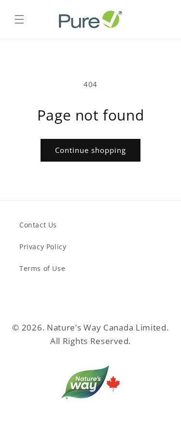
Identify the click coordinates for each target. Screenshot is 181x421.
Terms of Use (42, 268)
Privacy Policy (42, 246)
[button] (19, 19)
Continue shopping (90, 150)
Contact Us (38, 224)
